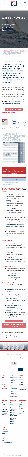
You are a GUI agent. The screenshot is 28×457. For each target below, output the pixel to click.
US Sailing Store (12, 257)
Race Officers (21, 382)
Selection (4, 435)
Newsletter (4, 444)
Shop (3, 382)
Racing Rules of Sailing (15, 261)
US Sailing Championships (13, 396)
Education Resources (21, 385)
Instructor (20, 381)
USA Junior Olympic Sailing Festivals (13, 388)
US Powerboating (22, 389)
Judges (20, 404)
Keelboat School (12, 273)
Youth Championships (13, 405)
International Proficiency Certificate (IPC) (5, 415)
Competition (13, 400)
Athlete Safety (16, 226)
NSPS (11, 391)
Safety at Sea (21, 387)
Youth (20, 377)
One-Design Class (15, 305)
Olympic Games (5, 429)
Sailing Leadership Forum (12, 384)
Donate (3, 384)
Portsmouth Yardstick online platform (15, 224)
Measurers (21, 408)
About (3, 375)
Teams (3, 438)
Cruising (3, 406)
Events (11, 375)
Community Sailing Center (14, 277)
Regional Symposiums (12, 380)
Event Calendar (13, 393)
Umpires (20, 406)
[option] (6, 123)
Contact (3, 386)
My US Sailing (22, 189)
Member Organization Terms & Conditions (14, 325)
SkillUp (12, 284)
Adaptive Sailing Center (13, 279)
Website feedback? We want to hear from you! (14, 358)
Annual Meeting (13, 377)
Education (21, 375)
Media (3, 436)
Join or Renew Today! (14, 109)
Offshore (12, 421)
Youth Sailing (12, 402)
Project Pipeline (5, 431)
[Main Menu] (25, 3)
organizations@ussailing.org (13, 103)
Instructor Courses (13, 289)
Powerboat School (12, 275)
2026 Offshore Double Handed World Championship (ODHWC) (13, 417)
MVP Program (15, 208)
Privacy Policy (5, 388)
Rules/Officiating (22, 400)
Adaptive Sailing (5, 407)
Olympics (4, 427)
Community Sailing (4, 403)
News (3, 377)
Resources (12, 423)
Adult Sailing (21, 379)
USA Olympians (5, 445)
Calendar (4, 379)
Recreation (4, 400)
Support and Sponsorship (7, 442)
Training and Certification (21, 412)
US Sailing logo (11, 316)
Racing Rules (21, 415)
